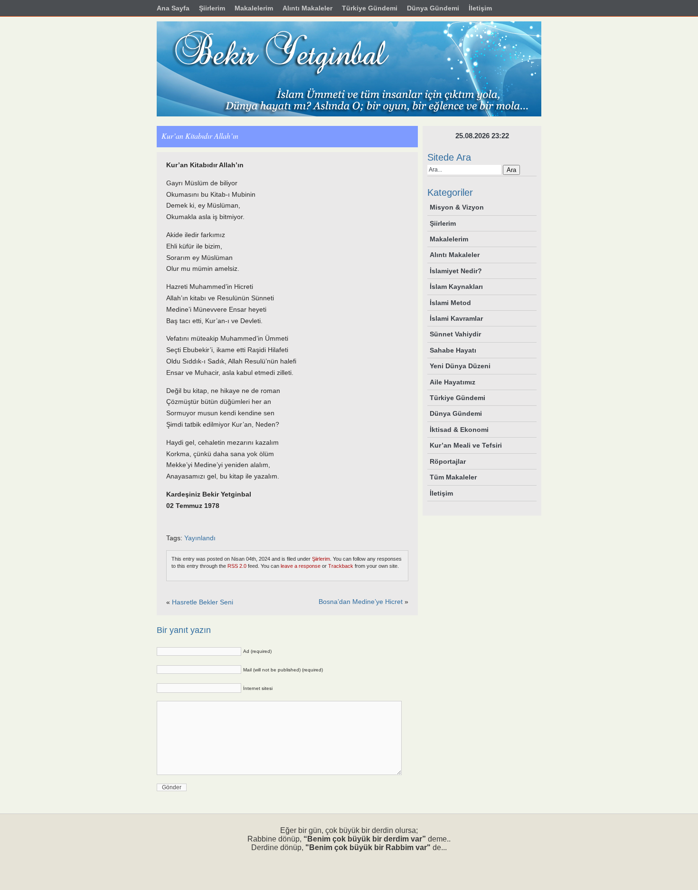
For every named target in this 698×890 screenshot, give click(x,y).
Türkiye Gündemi (457, 398)
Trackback (340, 566)
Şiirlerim (321, 559)
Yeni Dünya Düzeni (460, 366)
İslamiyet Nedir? (456, 271)
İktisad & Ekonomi (459, 429)
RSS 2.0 (236, 566)
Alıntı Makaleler (455, 254)
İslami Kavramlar (456, 318)
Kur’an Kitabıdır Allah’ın (199, 136)
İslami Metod (450, 302)
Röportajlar (448, 461)
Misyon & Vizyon (457, 207)
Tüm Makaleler (453, 477)
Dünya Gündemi (456, 413)
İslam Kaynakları (456, 286)
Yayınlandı (200, 538)
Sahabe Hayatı (453, 350)
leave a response (301, 566)
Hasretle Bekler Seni (202, 602)
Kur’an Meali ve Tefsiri (466, 445)
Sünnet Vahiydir (455, 334)
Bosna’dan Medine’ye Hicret (361, 601)
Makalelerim (449, 239)
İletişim (441, 493)
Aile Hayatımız (452, 382)
